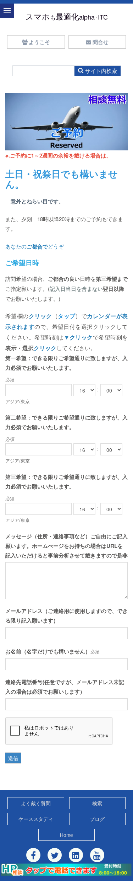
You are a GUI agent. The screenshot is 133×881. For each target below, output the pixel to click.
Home (66, 834)
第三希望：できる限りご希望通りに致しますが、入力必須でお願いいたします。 (66, 481)
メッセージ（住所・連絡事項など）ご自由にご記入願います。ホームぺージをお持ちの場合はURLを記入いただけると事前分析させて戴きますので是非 (66, 545)
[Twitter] (54, 855)
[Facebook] (33, 855)
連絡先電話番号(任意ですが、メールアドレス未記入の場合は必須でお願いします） (64, 686)
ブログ (97, 818)
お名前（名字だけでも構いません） (47, 651)
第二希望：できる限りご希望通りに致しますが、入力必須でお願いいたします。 (66, 422)
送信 (13, 758)
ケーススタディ (35, 818)
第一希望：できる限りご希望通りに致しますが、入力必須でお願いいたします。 (66, 363)
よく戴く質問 (36, 803)
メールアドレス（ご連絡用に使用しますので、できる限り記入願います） (66, 615)
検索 (97, 803)
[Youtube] (97, 855)
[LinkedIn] (76, 855)
